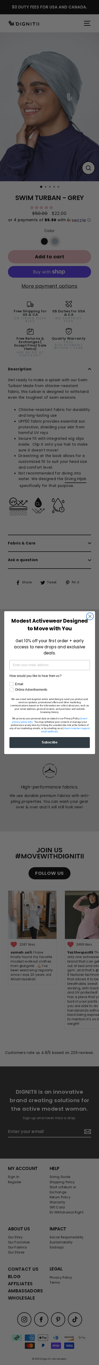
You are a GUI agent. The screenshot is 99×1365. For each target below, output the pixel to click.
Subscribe (50, 742)
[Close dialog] (89, 616)
